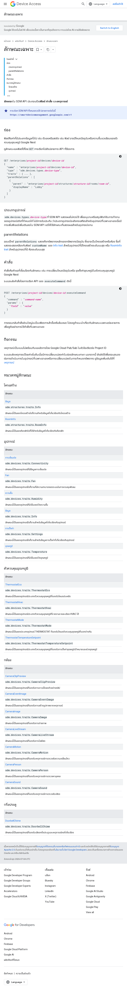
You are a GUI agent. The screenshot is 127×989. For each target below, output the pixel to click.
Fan (7, 475)
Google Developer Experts (17, 886)
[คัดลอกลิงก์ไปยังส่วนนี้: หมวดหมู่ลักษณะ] (34, 375)
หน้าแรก (7, 41)
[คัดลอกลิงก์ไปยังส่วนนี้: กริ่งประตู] (19, 805)
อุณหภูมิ (9, 546)
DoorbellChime (13, 820)
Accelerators (10, 891)
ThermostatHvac (14, 602)
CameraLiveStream (15, 729)
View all (90, 912)
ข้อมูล (7, 401)
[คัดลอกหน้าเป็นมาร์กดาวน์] (48, 49)
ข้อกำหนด (8, 973)
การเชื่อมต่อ (10, 457)
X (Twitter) (50, 896)
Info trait (58, 245)
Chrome (90, 880)
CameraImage (12, 711)
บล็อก (47, 875)
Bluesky (49, 880)
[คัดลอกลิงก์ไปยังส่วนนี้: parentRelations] (31, 235)
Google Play (92, 907)
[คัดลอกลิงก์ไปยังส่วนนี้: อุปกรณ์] (18, 442)
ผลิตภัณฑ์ (19, 41)
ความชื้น (9, 493)
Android (90, 875)
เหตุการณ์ (9, 362)
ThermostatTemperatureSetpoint (23, 637)
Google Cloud (93, 901)
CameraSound (13, 782)
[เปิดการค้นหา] (83, 4)
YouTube (49, 901)
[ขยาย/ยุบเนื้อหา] (16, 59)
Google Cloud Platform (16, 949)
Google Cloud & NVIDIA (15, 896)
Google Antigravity (95, 896)
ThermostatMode (14, 620)
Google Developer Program (18, 875)
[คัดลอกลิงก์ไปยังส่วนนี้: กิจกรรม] (20, 340)
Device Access (29, 4)
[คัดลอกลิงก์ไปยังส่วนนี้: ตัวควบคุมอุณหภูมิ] (31, 569)
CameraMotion (13, 747)
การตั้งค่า (9, 528)
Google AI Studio (94, 891)
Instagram (50, 886)
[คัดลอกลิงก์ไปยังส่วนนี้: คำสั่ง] (16, 262)
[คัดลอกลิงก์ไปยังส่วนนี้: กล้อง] (14, 660)
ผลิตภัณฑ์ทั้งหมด (12, 960)
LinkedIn (49, 891)
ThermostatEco (13, 584)
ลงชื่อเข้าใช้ (118, 4)
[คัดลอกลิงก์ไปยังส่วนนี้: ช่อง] (13, 130)
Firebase (90, 886)
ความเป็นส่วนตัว (23, 973)
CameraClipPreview (15, 676)
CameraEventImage (15, 693)
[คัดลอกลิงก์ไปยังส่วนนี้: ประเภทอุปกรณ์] (28, 210)
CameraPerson (13, 764)
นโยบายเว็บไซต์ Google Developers (71, 850)
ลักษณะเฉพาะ (13, 14)
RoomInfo (10, 419)
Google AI (9, 954)
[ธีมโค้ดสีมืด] (120, 156)
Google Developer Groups (17, 880)
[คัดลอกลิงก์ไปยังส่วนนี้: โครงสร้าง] (20, 386)
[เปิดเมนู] (5, 4)
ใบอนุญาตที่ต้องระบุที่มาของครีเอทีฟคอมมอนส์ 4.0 (58, 846)
